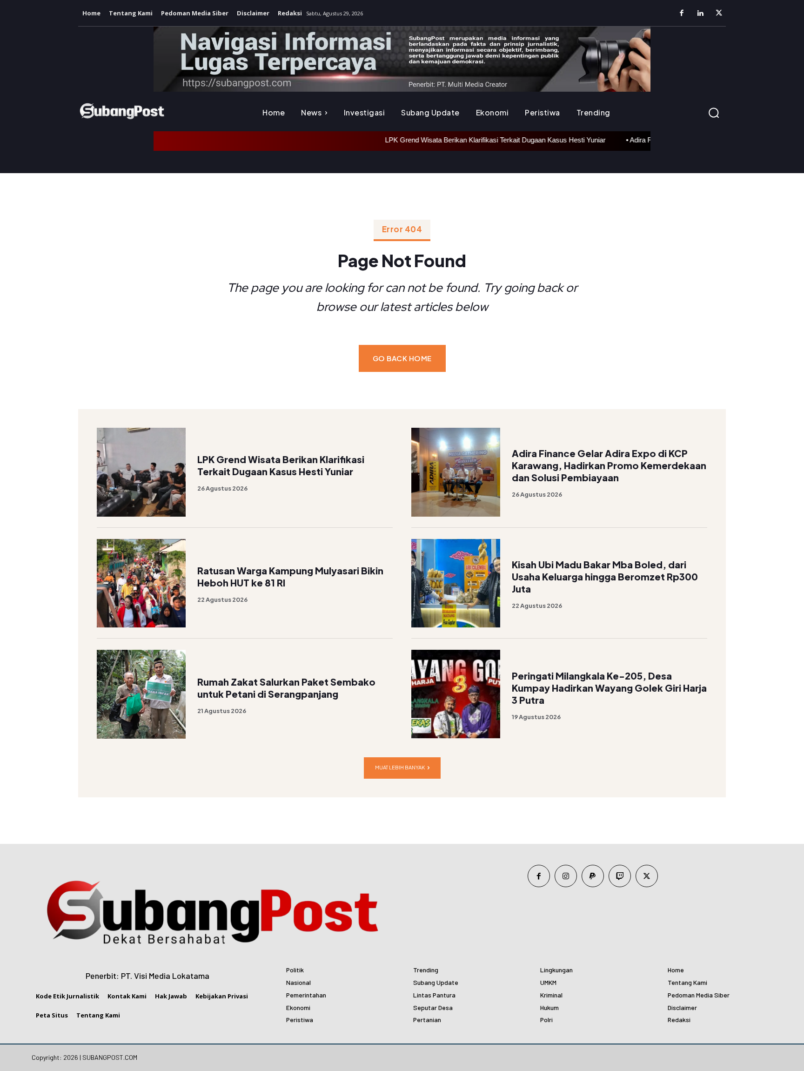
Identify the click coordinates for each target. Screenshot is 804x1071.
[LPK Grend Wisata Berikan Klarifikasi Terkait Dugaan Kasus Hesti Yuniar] (141, 472)
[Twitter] (719, 13)
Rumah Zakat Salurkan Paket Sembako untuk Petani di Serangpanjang (286, 688)
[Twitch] (620, 876)
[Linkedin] (700, 13)
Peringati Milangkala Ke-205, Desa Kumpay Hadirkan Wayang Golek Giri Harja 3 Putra (609, 688)
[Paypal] (593, 876)
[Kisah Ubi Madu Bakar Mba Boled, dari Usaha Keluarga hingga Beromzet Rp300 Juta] (455, 583)
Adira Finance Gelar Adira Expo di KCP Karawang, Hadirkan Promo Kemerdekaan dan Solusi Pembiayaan (609, 465)
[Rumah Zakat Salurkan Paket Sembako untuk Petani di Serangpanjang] (141, 694)
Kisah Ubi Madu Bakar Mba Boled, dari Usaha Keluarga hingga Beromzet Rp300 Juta (605, 576)
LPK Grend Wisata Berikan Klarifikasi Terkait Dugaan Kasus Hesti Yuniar (473, 140)
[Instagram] (566, 876)
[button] (714, 113)
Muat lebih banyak (400, 767)
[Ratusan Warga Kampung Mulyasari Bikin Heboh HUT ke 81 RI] (141, 583)
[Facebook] (682, 13)
